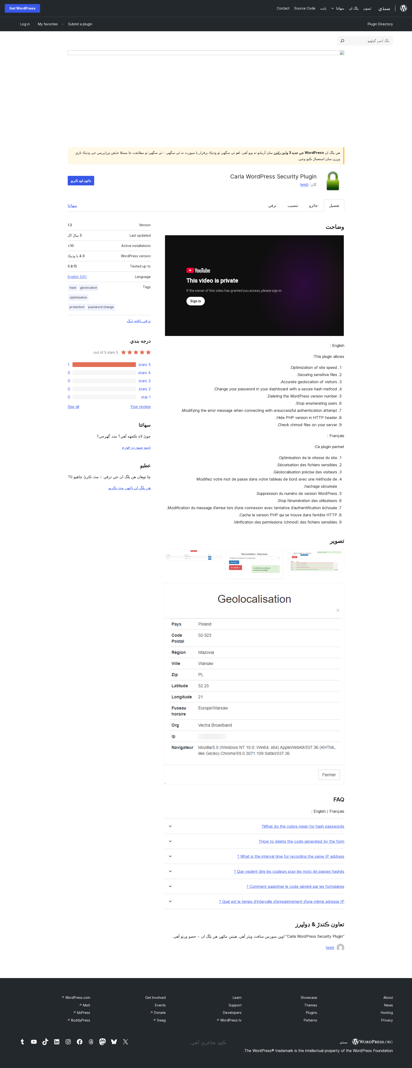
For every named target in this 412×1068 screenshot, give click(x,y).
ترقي (272, 205)
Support (235, 1005)
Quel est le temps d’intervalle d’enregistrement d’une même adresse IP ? (281, 901)
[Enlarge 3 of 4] (215, 555)
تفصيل (334, 205)
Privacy (387, 1020)
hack (73, 287)
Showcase (309, 997)
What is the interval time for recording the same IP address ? (290, 856)
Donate (158, 1012)
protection (77, 307)
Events (160, 1005)
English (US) (77, 277)
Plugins (311, 1012)
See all (73, 406)
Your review (140, 406)
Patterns (310, 1020)
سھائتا (72, 205)
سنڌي (343, 1042)
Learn (237, 997)
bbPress (81, 1012)
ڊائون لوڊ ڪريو (81, 180)
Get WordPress (22, 8)
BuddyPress (78, 1020)
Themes (310, 1005)
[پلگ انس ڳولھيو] (342, 41)
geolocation (88, 287)
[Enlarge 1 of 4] (337, 555)
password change (101, 307)
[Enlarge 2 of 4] (276, 555)
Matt (84, 1005)
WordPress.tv (229, 1020)
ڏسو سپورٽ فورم (136, 447)
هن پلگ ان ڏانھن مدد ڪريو (129, 487)
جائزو (313, 205)
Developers (232, 1012)
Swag (159, 1020)
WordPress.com (75, 997)
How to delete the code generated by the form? (301, 841)
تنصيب (293, 205)
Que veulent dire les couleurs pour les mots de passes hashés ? (289, 871)
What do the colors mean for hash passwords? (303, 826)
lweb (304, 184)
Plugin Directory (380, 24)
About (388, 997)
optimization (78, 297)
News (388, 1005)
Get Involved (155, 997)
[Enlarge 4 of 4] (337, 589)
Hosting (387, 1012)
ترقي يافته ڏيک (139, 320)
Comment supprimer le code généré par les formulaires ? (295, 886)
